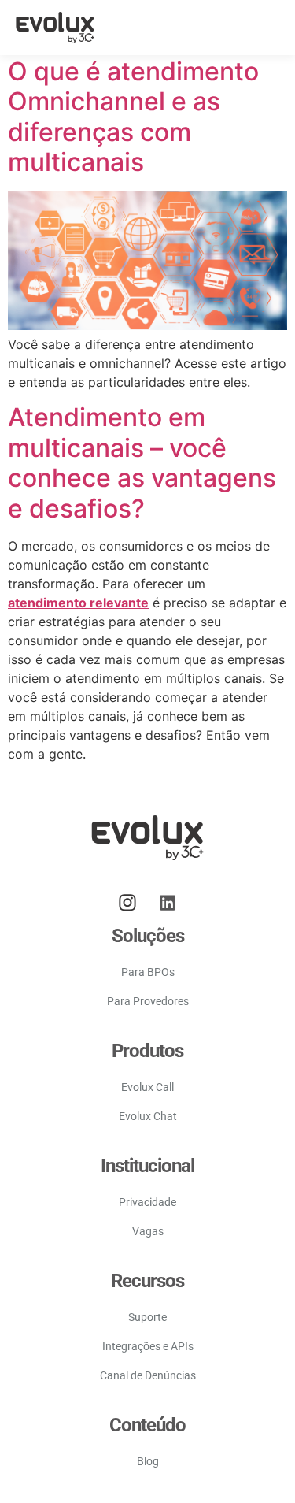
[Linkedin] (167, 902)
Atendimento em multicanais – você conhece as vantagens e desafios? (142, 462)
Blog (148, 1461)
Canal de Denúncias (148, 1375)
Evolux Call (147, 1087)
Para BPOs (148, 972)
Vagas (148, 1231)
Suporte (147, 1317)
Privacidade (147, 1202)
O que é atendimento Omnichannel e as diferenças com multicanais (133, 116)
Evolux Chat (148, 1116)
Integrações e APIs (148, 1346)
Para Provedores (148, 1001)
